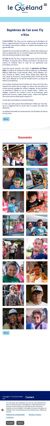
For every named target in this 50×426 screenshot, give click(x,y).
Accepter (10, 423)
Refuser (20, 423)
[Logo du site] (25, 7)
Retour (6, 119)
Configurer (10, 417)
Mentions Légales (35, 415)
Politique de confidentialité (15, 415)
